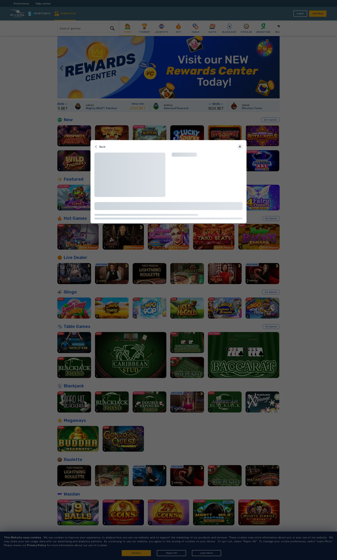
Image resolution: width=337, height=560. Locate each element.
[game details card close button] (240, 146)
